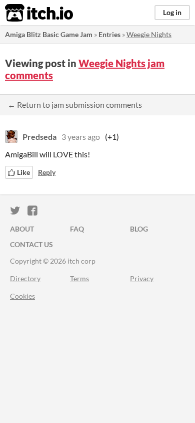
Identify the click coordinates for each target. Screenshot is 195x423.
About (22, 229)
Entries (109, 34)
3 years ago (81, 136)
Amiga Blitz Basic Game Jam (48, 34)
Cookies (22, 296)
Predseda (39, 136)
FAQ (77, 229)
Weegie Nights (149, 34)
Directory (25, 278)
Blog (139, 229)
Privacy (142, 278)
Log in (172, 12)
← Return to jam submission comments (75, 104)
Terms (79, 278)
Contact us (31, 244)
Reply (47, 172)
